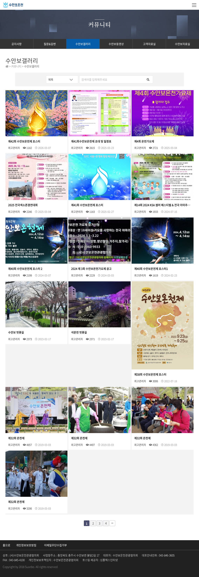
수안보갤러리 (83, 44)
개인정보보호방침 (26, 545)
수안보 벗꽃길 (16, 332)
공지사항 (16, 44)
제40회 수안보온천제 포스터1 (151, 268)
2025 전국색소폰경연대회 (23, 205)
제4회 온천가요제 (144, 141)
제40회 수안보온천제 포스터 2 (25, 268)
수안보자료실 (182, 44)
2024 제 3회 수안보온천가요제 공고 (91, 268)
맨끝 (112, 523)
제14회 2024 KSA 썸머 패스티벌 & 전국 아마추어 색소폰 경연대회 (162, 205)
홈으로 (6, 545)
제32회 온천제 (16, 438)
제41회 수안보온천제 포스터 (87, 205)
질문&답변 (50, 44)
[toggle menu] (194, 5)
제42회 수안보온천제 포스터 (24, 141)
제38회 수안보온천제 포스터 (150, 374)
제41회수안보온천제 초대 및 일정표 (91, 141)
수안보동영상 (116, 44)
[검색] (148, 79)
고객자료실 (149, 44)
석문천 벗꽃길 (79, 332)
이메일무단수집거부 (55, 545)
